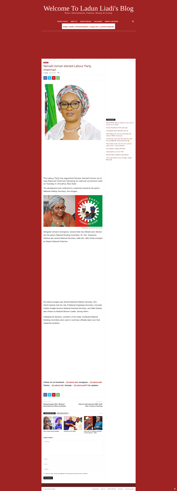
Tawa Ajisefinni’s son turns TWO (114, 151)
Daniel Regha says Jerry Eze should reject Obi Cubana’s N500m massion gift (118, 134)
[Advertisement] (88, 45)
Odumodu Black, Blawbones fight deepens (117, 154)
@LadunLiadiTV (81, 385)
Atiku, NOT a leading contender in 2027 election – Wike (93, 432)
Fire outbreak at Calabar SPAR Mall (115, 148)
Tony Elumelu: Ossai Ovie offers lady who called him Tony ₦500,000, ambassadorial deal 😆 (119, 139)
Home (44, 60)
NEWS (71, 27)
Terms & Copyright (111, 21)
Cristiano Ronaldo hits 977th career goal (116, 127)
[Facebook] (45, 78)
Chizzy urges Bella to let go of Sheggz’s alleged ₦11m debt (119, 158)
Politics (49, 60)
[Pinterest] (54, 78)
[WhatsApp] (58, 78)
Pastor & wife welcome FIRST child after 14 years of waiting (90, 405)
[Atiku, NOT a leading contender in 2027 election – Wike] (93, 423)
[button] (133, 21)
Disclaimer (98, 21)
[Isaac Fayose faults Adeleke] (52, 423)
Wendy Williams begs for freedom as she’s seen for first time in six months (120, 123)
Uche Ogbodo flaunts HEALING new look (117, 130)
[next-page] (101, 413)
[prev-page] (99, 413)
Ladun (46, 73)
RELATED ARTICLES (49, 413)
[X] (49, 78)
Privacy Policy (62, 21)
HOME (65, 27)
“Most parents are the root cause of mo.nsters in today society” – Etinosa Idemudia (119, 144)
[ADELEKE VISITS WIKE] (73, 423)
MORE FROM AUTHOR (62, 413)
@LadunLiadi (72, 382)
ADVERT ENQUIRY (85, 21)
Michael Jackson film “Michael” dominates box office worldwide (54, 405)
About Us (74, 21)
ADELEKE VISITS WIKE (70, 431)
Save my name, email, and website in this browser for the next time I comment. (66, 473)
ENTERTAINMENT (82, 27)
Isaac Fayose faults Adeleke (51, 431)
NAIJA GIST (94, 27)
